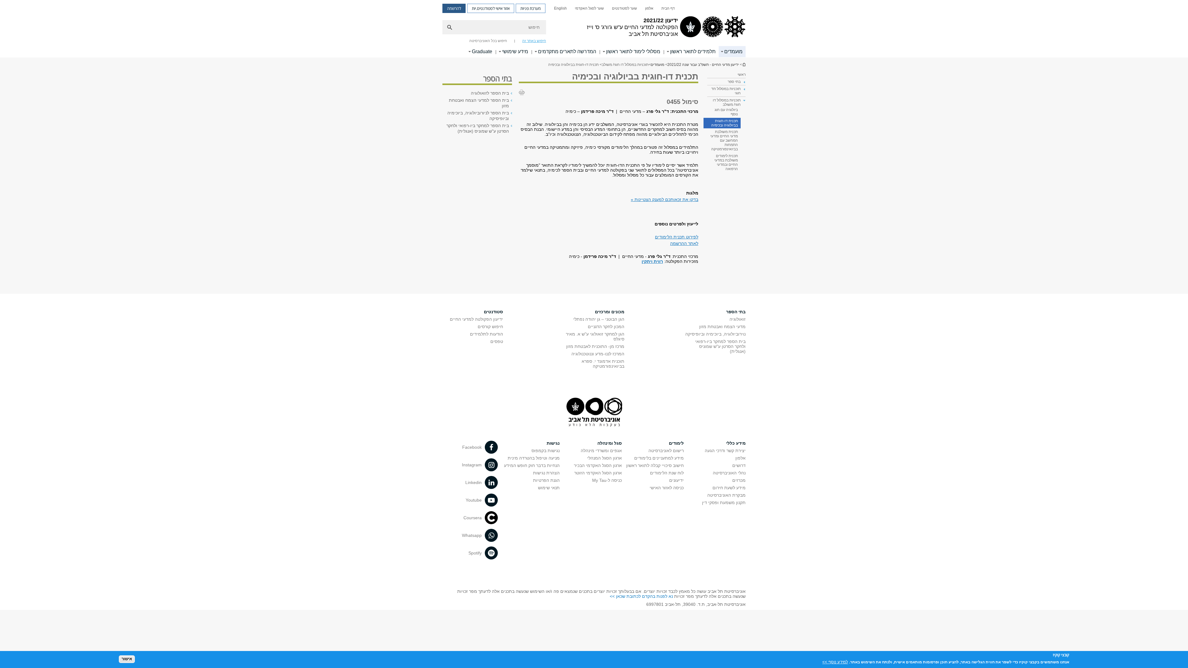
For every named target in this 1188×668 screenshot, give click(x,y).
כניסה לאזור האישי (667, 487)
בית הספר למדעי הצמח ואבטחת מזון (479, 103)
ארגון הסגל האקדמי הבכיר (598, 465)
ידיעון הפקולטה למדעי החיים (476, 319)
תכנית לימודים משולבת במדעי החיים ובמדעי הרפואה (726, 162)
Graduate (482, 51)
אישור (127, 659)
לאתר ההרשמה (684, 243)
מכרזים (739, 480)
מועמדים (733, 51)
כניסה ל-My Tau (607, 480)
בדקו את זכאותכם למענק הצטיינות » (664, 199)
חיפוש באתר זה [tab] (534, 41)
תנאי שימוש (549, 487)
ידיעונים (676, 480)
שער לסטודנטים (624, 8)
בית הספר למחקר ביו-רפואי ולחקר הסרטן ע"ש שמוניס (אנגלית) (477, 128)
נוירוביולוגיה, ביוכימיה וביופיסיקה (715, 334)
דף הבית (668, 8)
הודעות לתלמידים (486, 334)
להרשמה (454, 8)
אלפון (649, 8)
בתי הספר (736, 311)
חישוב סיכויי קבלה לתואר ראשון (655, 465)
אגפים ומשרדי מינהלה (601, 450)
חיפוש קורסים (490, 326)
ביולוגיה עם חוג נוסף (726, 112)
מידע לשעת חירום (729, 487)
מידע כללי (736, 443)
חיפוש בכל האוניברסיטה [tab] (488, 41)
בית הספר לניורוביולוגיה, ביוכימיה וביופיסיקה (478, 115)
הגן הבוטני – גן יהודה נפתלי (598, 319)
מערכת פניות (530, 8)
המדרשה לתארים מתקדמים (567, 51)
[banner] (594, 29)
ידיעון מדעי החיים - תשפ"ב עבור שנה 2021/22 (744, 64)
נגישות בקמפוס (546, 450)
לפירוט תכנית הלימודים (676, 236)
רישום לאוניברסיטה (666, 450)
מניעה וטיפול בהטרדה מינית (534, 458)
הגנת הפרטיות (546, 480)
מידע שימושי (515, 51)
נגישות (553, 443)
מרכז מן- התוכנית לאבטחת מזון (595, 346)
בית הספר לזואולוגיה (490, 93)
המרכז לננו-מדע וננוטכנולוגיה (597, 353)
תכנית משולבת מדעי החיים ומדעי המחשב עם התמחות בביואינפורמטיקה (724, 140)
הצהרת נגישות (546, 472)
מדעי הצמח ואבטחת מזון (722, 326)
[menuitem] (668, 8)
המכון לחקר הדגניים (606, 326)
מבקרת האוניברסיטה (726, 495)
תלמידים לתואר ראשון (693, 51)
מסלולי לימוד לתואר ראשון (633, 51)
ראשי (742, 74)
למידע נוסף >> (835, 661)
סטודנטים (493, 311)
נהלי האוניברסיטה (729, 472)
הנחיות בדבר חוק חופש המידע (532, 465)
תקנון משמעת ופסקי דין (724, 502)
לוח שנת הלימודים (667, 472)
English (560, 8)
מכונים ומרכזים (609, 311)
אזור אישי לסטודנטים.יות (491, 8)
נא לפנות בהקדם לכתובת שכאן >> (641, 596)
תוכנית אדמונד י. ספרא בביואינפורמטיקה (603, 364)
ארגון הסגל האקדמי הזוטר (598, 472)
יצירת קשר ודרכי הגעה (725, 450)
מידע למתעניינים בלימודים (659, 458)
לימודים (676, 443)
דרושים (739, 465)
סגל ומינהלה (609, 443)
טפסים (496, 341)
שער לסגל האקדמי (589, 8)
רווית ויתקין (652, 261)
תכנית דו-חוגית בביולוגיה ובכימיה (724, 123)
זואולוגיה (738, 319)
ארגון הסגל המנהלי (604, 458)
